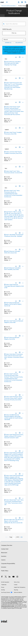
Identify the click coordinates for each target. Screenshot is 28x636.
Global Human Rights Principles (7, 606)
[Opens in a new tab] (16, 57)
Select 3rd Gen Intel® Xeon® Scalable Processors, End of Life (13, 152)
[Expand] (22, 77)
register (6, 51)
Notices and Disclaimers (12, 602)
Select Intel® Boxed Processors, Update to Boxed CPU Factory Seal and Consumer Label (13, 436)
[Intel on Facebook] (2, 577)
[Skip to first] (6, 537)
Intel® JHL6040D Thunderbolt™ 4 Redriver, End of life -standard (13, 235)
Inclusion (3, 567)
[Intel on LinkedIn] (9, 577)
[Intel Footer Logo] (4, 621)
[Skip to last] (21, 537)
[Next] (20, 537)
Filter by (14, 33)
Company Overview (6, 545)
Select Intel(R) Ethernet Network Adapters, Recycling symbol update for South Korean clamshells (13, 417)
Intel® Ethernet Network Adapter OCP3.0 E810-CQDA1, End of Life (13, 304)
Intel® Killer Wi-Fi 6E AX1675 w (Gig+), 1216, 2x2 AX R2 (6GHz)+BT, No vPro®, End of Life (13, 521)
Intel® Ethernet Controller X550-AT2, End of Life (12, 252)
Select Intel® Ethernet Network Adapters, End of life (13, 321)
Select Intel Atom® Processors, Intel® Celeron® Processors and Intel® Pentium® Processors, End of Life (13, 356)
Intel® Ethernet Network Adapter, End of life (11, 338)
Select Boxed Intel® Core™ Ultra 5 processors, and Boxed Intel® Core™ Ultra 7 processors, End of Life (13, 502)
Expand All (8, 42)
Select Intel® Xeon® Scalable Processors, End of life (13, 133)
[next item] (27, 5)
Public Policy (4, 571)
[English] (22, 2)
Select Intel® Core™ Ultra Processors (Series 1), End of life (13, 172)
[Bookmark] (20, 57)
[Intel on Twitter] (5, 577)
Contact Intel (4, 549)
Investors (3, 556)
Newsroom (4, 552)
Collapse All (19, 42)
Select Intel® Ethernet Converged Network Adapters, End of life (14, 286)
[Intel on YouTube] (13, 577)
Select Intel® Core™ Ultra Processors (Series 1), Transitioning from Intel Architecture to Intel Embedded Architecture (13, 194)
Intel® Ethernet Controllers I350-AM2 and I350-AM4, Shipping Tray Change (12, 63)
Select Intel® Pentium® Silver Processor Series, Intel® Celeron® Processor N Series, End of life (13, 398)
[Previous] (8, 537)
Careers (3, 560)
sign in (21, 49)
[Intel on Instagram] (17, 577)
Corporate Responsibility (8, 563)
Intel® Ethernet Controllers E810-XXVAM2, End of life (12, 268)
